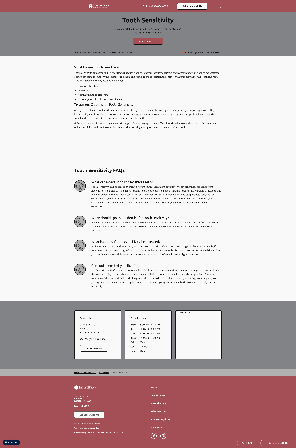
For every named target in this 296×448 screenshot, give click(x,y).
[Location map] (198, 335)
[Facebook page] (154, 436)
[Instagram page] (163, 436)
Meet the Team (159, 403)
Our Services (158, 395)
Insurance (156, 427)
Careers (108, 432)
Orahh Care (118, 432)
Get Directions (94, 348)
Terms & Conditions (95, 432)
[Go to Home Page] (99, 6)
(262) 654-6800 (126, 52)
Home (154, 387)
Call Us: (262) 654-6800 (155, 6)
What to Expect (159, 411)
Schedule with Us (192, 6)
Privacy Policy (80, 432)
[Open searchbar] (219, 6)
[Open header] (76, 6)
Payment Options (160, 419)
